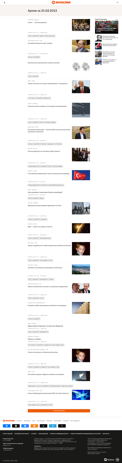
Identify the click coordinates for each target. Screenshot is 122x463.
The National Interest (33, 284)
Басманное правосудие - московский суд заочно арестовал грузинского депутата (49, 131)
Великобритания (41, 302)
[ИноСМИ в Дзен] (16, 426)
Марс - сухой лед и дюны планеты (40, 226)
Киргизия (36, 336)
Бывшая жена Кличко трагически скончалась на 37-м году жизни (110, 38)
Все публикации (75, 420)
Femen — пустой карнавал (37, 22)
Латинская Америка (57, 166)
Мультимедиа (57, 420)
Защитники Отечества (67, 386)
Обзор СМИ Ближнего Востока (55, 185)
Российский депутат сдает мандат (40, 43)
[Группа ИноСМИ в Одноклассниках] (34, 426)
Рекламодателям (43, 433)
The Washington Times (33, 390)
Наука (33, 420)
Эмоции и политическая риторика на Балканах (45, 267)
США (41, 40)
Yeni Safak (30, 265)
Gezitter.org (30, 336)
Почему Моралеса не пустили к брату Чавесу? (44, 151)
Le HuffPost (30, 19)
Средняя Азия (47, 345)
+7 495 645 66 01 (7, 450)
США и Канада (43, 260)
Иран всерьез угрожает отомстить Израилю (45, 326)
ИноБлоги (66, 420)
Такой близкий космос (45, 238)
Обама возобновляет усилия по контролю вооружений (48, 286)
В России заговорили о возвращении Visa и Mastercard (109, 61)
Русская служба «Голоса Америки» (36, 349)
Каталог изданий (7, 433)
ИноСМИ (30, 148)
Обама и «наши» (34, 339)
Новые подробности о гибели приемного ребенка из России (49, 245)
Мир (30, 36)
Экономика (43, 219)
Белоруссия (47, 98)
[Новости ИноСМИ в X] (62, 426)
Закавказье (50, 144)
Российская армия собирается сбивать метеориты (46, 374)
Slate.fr (29, 189)
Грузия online (31, 127)
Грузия (36, 127)
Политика (43, 144)
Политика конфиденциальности (59, 433)
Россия (30, 57)
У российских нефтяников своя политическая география (48, 173)
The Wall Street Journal (33, 40)
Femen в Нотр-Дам (49, 36)
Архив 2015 (35, 36)
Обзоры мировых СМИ (34, 166)
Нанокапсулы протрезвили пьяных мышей (44, 63)
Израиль (34, 323)
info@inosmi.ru (7, 445)
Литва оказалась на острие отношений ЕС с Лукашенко (47, 83)
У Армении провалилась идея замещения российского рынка (106, 30)
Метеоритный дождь (50, 122)
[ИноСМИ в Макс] (6, 426)
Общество (43, 367)
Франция (37, 19)
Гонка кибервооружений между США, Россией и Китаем (48, 393)
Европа (41, 36)
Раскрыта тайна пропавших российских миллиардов (47, 305)
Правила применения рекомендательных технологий (85, 433)
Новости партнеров (106, 19)
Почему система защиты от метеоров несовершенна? (47, 106)
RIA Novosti (30, 242)
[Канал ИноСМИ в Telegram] (53, 426)
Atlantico (30, 103)
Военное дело (32, 386)
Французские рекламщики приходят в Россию (44, 205)
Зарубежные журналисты (21, 433)
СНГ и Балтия (32, 98)
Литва (33, 81)
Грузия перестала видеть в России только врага (109, 44)
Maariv (29, 323)
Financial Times (31, 302)
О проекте (34, 433)
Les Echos (30, 202)
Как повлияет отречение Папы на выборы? (45, 192)
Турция (35, 265)
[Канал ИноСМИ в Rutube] (43, 426)
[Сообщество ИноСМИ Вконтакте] (25, 426)
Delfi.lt (29, 81)
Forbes (29, 371)
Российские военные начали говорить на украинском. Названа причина (108, 54)
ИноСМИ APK (106, 433)
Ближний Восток (44, 279)
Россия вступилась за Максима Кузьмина (43, 352)
